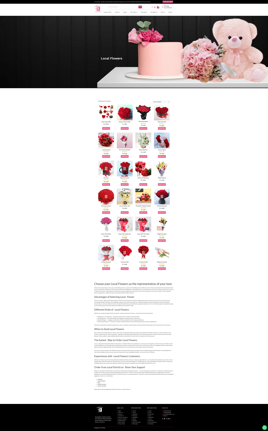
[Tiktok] (170, 418)
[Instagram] (162, 418)
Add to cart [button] (106, 128)
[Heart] (152, 7)
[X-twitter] (166, 418)
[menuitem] (107, 11)
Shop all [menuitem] (170, 12)
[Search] (140, 6)
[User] (155, 7)
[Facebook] (164, 418)
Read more (106, 240)
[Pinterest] (168, 418)
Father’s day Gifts (102, 386)
